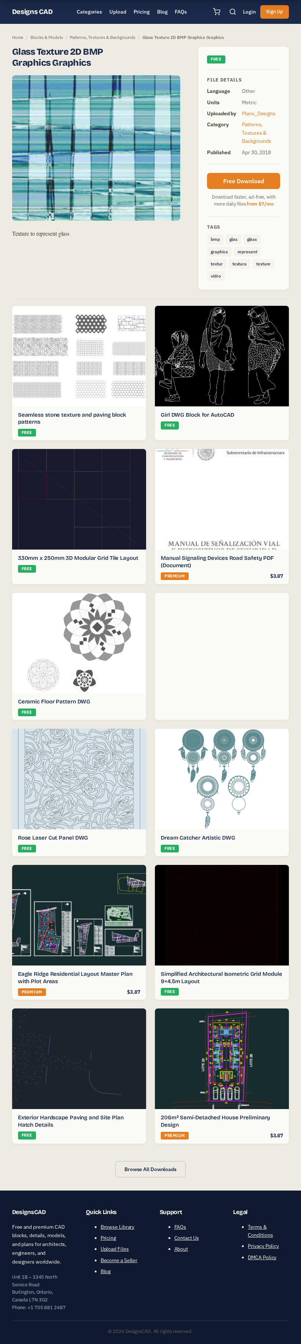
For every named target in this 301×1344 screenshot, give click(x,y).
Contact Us (186, 1238)
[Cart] (216, 12)
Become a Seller (119, 1260)
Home (18, 37)
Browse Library (118, 1226)
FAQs (180, 1226)
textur (216, 264)
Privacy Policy (263, 1246)
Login (249, 11)
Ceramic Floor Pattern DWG (54, 702)
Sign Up (274, 11)
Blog (106, 1271)
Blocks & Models (46, 37)
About (181, 1249)
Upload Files (115, 1249)
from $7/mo (260, 204)
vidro (216, 276)
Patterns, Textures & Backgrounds (102, 37)
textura (239, 264)
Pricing (108, 1238)
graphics (219, 251)
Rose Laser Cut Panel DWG (53, 838)
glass (252, 239)
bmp (215, 239)
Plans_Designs (258, 113)
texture (263, 264)
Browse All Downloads (150, 1169)
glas (233, 239)
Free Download (243, 181)
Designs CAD (32, 12)
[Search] (233, 12)
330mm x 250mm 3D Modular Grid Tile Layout (78, 558)
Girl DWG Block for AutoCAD (197, 415)
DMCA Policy (262, 1257)
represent (247, 251)
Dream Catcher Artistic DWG (198, 838)
